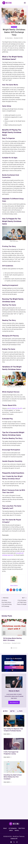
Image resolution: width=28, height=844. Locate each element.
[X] (14, 842)
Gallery (17, 830)
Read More (7, 734)
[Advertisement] (14, 801)
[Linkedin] (20, 590)
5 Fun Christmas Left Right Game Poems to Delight (21, 601)
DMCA (11, 830)
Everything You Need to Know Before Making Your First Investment (13, 777)
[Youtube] (11, 590)
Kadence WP (14, 838)
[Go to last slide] (4, 633)
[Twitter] (17, 590)
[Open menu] (24, 2)
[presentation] (14, 721)
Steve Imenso (10, 38)
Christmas (14, 26)
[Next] (24, 633)
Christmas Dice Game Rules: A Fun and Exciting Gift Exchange (6, 602)
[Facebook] (14, 590)
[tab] (5, 711)
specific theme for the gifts (14, 408)
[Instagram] (8, 590)
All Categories (13, 828)
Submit (14, 667)
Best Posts (22, 828)
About (5, 828)
